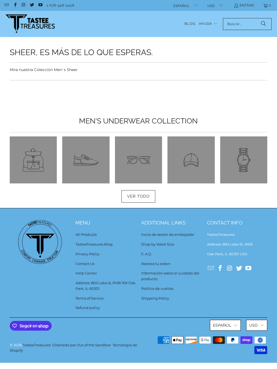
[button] (208, 24)
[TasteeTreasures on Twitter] (31, 5)
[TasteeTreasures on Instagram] (23, 5)
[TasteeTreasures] (30, 24)
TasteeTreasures (37, 345)
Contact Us (84, 263)
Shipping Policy (155, 298)
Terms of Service (89, 298)
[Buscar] (263, 24)
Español (182, 6)
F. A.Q (146, 254)
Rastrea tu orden (155, 263)
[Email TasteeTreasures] (6, 5)
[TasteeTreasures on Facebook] (14, 5)
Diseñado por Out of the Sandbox (81, 345)
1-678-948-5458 (60, 5)
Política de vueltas (157, 288)
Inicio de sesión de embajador (167, 234)
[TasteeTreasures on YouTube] (40, 5)
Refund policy (87, 308)
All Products (86, 234)
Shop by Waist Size (157, 244)
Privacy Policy (87, 254)
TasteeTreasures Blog (94, 244)
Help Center (86, 273)
